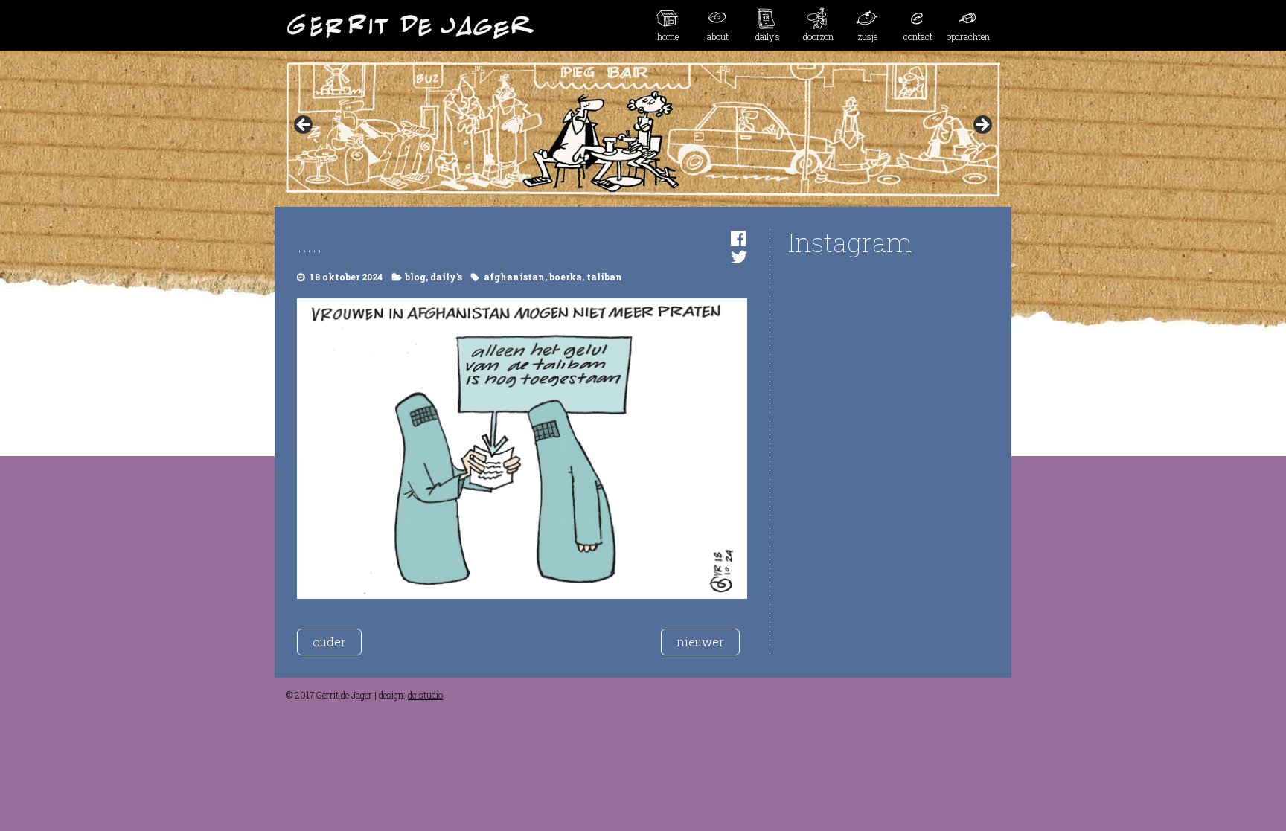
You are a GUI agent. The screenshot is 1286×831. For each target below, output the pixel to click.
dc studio (425, 695)
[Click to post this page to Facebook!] (738, 238)
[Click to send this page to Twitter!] (739, 257)
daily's (446, 277)
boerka (565, 277)
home (668, 36)
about (718, 36)
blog (415, 277)
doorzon (818, 36)
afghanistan (514, 277)
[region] (643, 129)
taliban (604, 277)
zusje (867, 36)
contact (917, 36)
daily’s (767, 36)
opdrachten (968, 36)
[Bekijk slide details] (643, 129)
